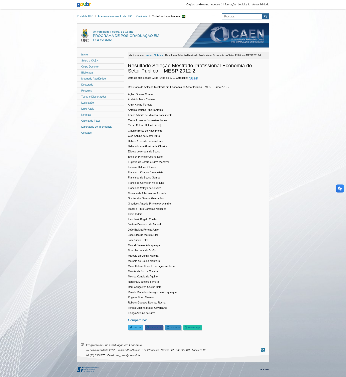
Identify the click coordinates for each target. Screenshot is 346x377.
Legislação (244, 4)
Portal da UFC (85, 16)
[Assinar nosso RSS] (263, 350)
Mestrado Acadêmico (93, 78)
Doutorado (87, 84)
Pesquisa (86, 90)
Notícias (86, 114)
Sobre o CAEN (89, 60)
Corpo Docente (90, 66)
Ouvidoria (141, 16)
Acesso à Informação (223, 4)
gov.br (84, 4)
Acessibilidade (260, 4)
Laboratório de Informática (96, 126)
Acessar (264, 369)
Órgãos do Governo (197, 4)
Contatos (86, 132)
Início (84, 54)
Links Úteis (87, 108)
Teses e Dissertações (94, 96)
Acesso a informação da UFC (115, 16)
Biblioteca (87, 72)
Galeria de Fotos (91, 120)
